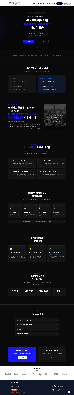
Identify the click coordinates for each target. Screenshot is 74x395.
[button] (43, 3)
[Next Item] (68, 374)
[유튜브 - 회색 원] (67, 4)
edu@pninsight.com (56, 385)
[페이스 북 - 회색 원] (70, 4)
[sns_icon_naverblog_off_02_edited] (65, 4)
